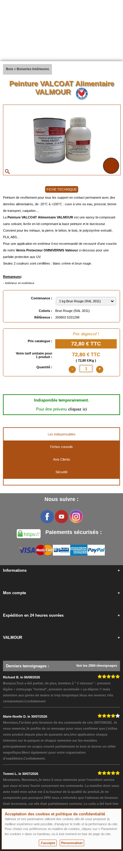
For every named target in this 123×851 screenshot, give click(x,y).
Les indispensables (62, 434)
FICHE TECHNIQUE (62, 189)
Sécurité (61, 472)
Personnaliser (72, 843)
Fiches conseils (61, 447)
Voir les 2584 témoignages (96, 665)
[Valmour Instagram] (76, 516)
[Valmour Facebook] (47, 516)
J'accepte (47, 843)
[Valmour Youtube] (61, 516)
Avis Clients (61, 459)
